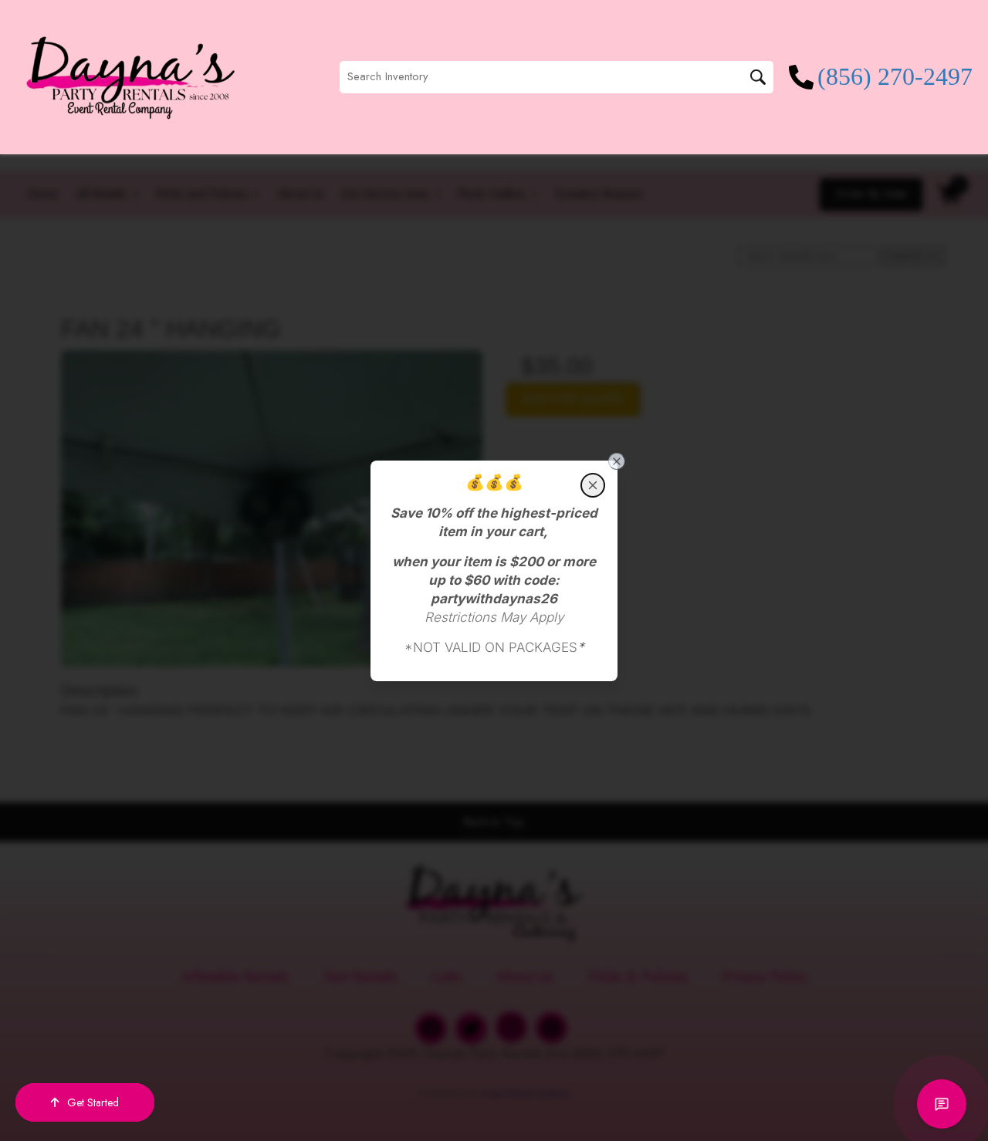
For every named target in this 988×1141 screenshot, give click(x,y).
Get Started (93, 1102)
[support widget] (941, 1104)
